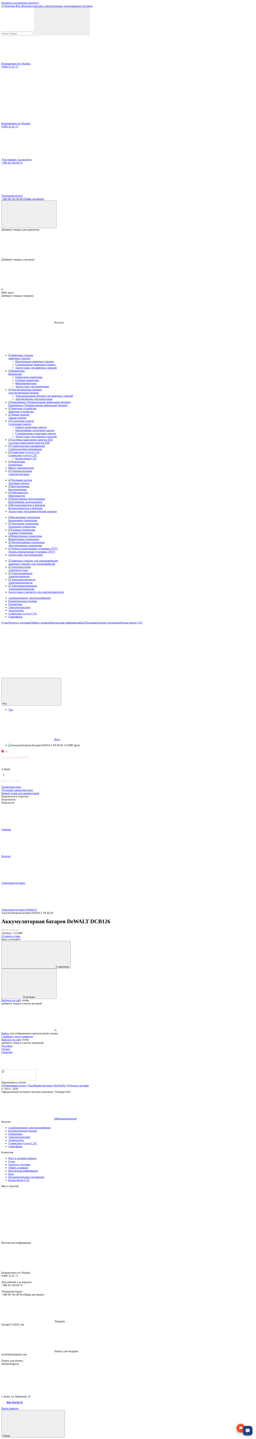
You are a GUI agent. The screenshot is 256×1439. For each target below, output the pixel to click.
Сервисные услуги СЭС (22, 613)
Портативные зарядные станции (34, 361)
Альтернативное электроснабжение (29, 597)
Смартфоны (15, 616)
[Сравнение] (28, 214)
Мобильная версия (65, 1118)
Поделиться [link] (8, 799)
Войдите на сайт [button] (11, 1000)
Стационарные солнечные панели (35, 433)
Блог (82, 622)
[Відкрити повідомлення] (240, 1428)
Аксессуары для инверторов (32, 386)
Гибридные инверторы (28, 377)
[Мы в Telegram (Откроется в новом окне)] (184, 649)
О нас (4, 622)
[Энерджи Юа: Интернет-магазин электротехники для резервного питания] (18, 1079)
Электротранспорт (19, 607)
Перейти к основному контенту (20, 2)
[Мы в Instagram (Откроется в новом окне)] (132, 649)
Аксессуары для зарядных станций (36, 367)
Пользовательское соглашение (103, 622)
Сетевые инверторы (27, 380)
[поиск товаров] (61, 21)
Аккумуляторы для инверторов (33, 399)
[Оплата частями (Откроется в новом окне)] (78, 1085)
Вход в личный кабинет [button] (22, 1158)
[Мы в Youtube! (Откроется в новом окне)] (80, 649)
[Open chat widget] (248, 1431)
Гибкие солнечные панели (31, 427)
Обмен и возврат (40, 622)
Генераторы (15, 604)
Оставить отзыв (10, 936)
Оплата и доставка (19, 622)
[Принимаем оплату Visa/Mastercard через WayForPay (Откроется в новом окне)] (33, 1085)
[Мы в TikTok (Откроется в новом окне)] (27, 676)
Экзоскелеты (16, 610)
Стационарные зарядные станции (35, 364)
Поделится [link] (7, 802)
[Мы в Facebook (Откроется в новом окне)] (27, 649)
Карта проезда (9, 1408)
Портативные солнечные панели (34, 430)
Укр (10, 709)
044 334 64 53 (15, 1402)
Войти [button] (5, 1033)
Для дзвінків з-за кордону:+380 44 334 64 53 (16, 161)
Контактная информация (65, 622)
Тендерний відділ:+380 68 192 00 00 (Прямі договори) (22, 197)
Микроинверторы (26, 383)
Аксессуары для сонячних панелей (36, 436)
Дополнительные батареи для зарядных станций (44, 395)
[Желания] (128, 244)
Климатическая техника (22, 601)
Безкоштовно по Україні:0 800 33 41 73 (16, 65)
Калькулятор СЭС (26, 458)
